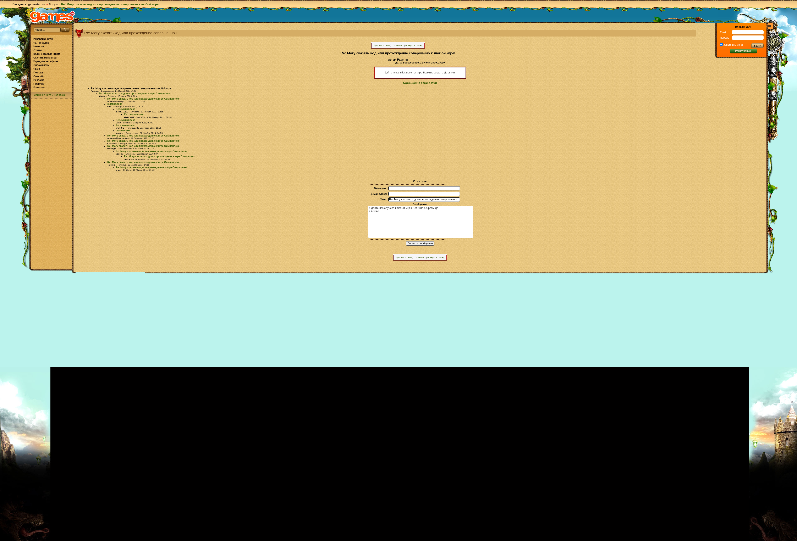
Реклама (38, 80)
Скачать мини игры (45, 57)
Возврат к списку (413, 45)
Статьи (37, 50)
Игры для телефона (45, 61)
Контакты (39, 87)
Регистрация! (743, 51)
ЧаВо (36, 68)
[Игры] (52, 17)
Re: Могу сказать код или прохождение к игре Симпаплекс (135, 93)
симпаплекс (114, 103)
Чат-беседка (41, 42)
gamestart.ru (36, 4)
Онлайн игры (41, 65)
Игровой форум (43, 39)
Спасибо (38, 76)
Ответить (397, 45)
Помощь (38, 72)
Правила (38, 83)
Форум (53, 4)
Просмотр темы (382, 45)
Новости (38, 46)
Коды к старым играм (46, 53)
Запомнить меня (733, 44)
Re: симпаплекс (125, 109)
